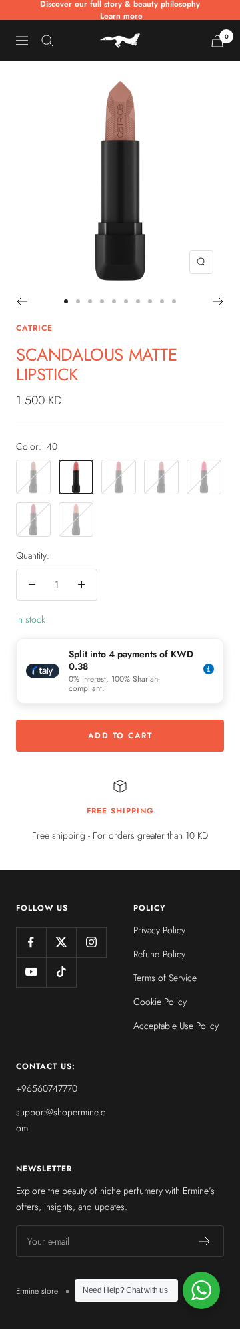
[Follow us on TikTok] (61, 972)
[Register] (205, 1241)
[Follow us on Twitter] (61, 942)
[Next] (218, 301)
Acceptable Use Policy (176, 1025)
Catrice (34, 328)
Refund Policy (159, 953)
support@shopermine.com (60, 1120)
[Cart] (217, 41)
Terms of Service (165, 977)
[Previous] (21, 301)
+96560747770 (46, 1088)
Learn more (121, 16)
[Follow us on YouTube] (31, 972)
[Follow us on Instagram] (91, 942)
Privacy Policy (159, 930)
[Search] (47, 41)
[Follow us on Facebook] (31, 942)
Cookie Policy (160, 1001)
